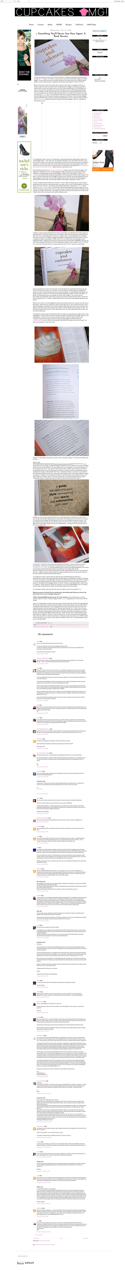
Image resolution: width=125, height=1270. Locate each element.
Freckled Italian (97, 114)
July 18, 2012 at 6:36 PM (42, 822)
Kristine (39, 1141)
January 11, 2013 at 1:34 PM (43, 1171)
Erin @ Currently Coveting (43, 753)
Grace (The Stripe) (41, 1081)
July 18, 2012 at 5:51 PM (42, 813)
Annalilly (39, 895)
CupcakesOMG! (37, 320)
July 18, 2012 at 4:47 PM (42, 766)
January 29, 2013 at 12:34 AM (44, 1182)
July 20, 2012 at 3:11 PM (42, 976)
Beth (38, 705)
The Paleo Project (98, 113)
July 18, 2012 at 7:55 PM (42, 843)
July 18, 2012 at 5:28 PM (42, 793)
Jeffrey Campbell (43, 187)
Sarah (38, 925)
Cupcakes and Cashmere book (61, 624)
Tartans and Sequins (98, 120)
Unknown (39, 826)
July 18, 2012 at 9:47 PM (42, 864)
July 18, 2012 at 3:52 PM (42, 700)
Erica (38, 641)
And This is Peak (97, 118)
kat (37, 847)
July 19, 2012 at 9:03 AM (42, 906)
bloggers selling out (41, 624)
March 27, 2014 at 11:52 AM (43, 1203)
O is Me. (95, 121)
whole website (41, 99)
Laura (38, 717)
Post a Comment (39, 1234)
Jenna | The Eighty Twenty (43, 658)
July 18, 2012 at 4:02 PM (42, 713)
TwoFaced (79, 25)
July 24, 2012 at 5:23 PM (42, 1012)
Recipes (69, 25)
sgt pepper (39, 1208)
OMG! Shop (91, 25)
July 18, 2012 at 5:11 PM (42, 776)
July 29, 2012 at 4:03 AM (42, 1076)
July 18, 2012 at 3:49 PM (42, 653)
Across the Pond (97, 127)
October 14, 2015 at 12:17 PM (43, 1231)
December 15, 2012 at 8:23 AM (44, 1121)
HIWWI (59, 25)
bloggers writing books (50, 624)
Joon (38, 1175)
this (43, 94)
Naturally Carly (40, 1126)
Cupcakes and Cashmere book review (76, 624)
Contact (41, 25)
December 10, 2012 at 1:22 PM (44, 1093)
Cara (38, 668)
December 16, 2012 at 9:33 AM (44, 1147)
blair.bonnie (39, 738)
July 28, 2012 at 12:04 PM (43, 1031)
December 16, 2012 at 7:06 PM (44, 1157)
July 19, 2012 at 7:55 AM (42, 877)
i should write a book (44, 626)
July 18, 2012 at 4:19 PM (42, 734)
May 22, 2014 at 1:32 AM (42, 1216)
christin (38, 1017)
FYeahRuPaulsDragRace (99, 128)
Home (31, 25)
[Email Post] (51, 626)
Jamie (38, 980)
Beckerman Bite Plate (98, 125)
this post (63, 598)
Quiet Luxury (40, 788)
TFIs (41, 78)
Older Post (85, 1238)
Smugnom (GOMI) (98, 123)
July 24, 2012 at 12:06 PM (43, 997)
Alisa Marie (39, 771)
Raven (38, 798)
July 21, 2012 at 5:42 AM (42, 987)
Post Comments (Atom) (44, 1240)
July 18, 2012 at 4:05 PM (42, 724)
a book (82, 179)
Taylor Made (96, 116)
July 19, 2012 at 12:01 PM (43, 937)
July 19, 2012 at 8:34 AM (42, 891)
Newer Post (36, 1238)
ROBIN (38, 991)
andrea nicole (40, 1001)
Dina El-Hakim (40, 1035)
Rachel (38, 1151)
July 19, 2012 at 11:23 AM (43, 920)
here (80, 589)
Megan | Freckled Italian (42, 818)
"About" (105, 40)
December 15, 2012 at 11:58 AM (44, 1137)
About (50, 25)
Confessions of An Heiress (40, 567)
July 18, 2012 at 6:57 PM (42, 831)
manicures (79, 185)
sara (38, 836)
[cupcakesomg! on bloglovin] (99, 31)
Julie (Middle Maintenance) (43, 729)
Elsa (38, 1221)
